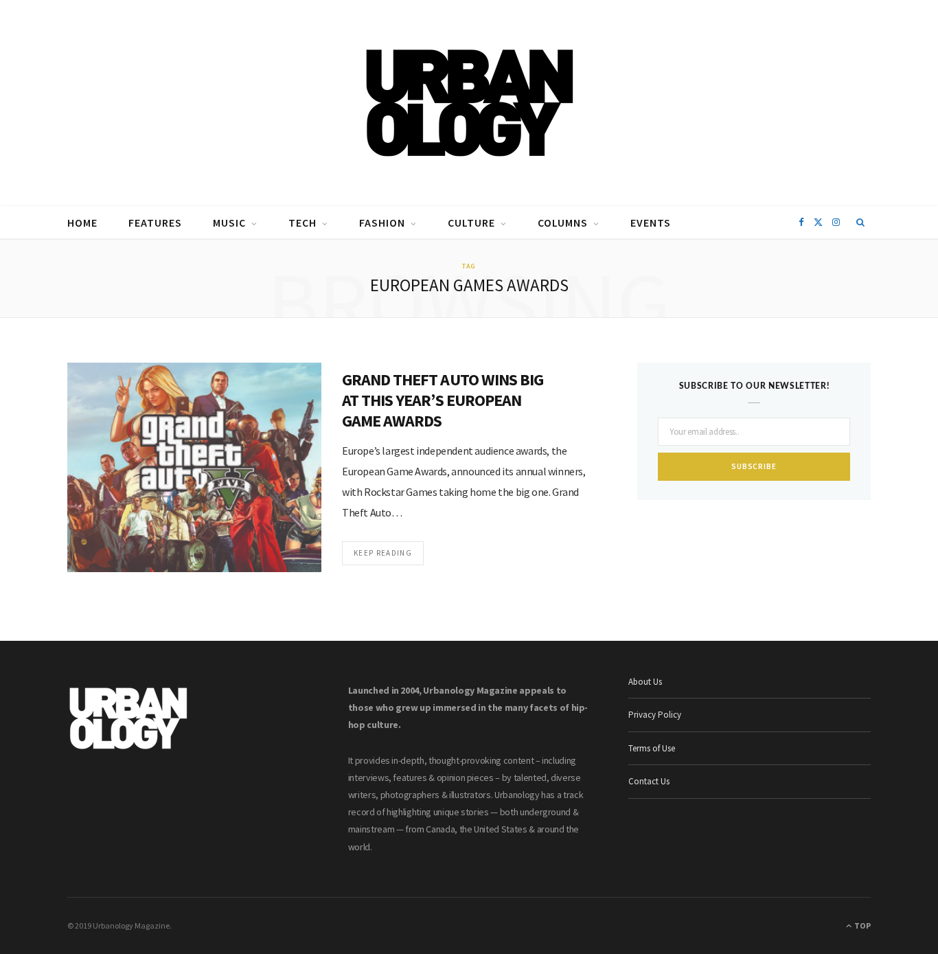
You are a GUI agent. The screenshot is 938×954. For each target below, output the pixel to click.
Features (155, 222)
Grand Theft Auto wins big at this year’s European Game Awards (442, 400)
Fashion (382, 222)
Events (650, 222)
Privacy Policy (654, 714)
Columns (563, 222)
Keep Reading (383, 553)
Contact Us (649, 781)
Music (229, 222)
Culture (471, 222)
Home (82, 222)
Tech (302, 222)
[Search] (860, 222)
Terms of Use (651, 748)
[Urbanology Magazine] (469, 103)
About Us (645, 682)
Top (862, 925)
